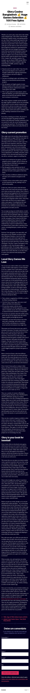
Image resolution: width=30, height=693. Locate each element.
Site (2, 665)
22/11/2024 (22, 24)
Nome (3, 651)
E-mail (3, 658)
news (15, 8)
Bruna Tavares (12, 24)
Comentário (4, 637)
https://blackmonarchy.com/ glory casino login (13, 599)
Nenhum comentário (16, 26)
